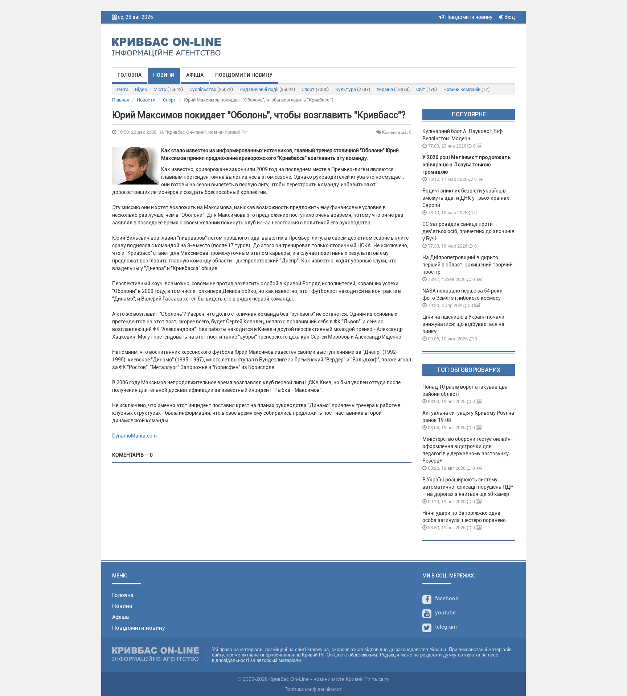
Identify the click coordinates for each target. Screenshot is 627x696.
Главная (120, 100)
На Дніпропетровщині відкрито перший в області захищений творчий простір (467, 264)
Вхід (509, 17)
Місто (168, 89)
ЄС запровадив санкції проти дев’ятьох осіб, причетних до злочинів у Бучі (468, 231)
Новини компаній (466, 89)
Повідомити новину (468, 17)
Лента (121, 89)
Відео (141, 89)
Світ (426, 89)
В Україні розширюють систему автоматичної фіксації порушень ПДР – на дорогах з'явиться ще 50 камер (467, 487)
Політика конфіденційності (313, 689)
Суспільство (211, 89)
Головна (130, 75)
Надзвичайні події (267, 89)
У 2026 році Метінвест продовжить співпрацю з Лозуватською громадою (466, 164)
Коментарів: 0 (396, 132)
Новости (146, 100)
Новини (164, 75)
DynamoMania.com (134, 436)
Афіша (195, 75)
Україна (393, 89)
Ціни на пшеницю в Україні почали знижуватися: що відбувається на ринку (463, 324)
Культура (352, 89)
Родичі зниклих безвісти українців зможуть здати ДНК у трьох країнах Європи (465, 198)
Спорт (315, 89)
